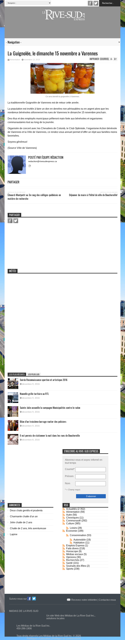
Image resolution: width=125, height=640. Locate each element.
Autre (69, 514)
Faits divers (72, 548)
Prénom (69, 476)
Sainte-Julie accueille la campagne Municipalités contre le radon (50, 408)
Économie (71, 531)
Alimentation (15, 60)
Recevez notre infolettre (84, 600)
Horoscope (72, 551)
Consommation (78, 535)
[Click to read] (13, 383)
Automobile (79, 539)
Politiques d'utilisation (38, 638)
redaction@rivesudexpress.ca (42, 161)
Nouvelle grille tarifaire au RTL (34, 394)
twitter (95, 3)
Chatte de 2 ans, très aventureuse (28, 528)
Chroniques (72, 517)
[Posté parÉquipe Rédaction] (18, 173)
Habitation (79, 542)
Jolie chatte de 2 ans (21, 522)
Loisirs (73, 528)
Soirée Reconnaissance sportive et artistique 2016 (43, 380)
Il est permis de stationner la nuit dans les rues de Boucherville (50, 435)
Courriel (70, 469)
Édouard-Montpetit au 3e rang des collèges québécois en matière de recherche (34, 196)
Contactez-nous (107, 600)
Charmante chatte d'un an (24, 516)
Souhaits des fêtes (76, 566)
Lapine (13, 534)
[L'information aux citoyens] (64, 18)
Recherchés (72, 560)
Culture (70, 523)
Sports (69, 568)
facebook (90, 3)
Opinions (71, 557)
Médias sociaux (74, 554)
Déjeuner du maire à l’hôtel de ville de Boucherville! (93, 195)
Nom (67, 483)
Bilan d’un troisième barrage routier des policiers (43, 421)
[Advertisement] (62, 31)
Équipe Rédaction (52, 157)
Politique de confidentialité (66, 638)
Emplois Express (75, 545)
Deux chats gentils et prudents (26, 510)
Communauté (73, 520)
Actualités (71, 509)
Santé (69, 563)
